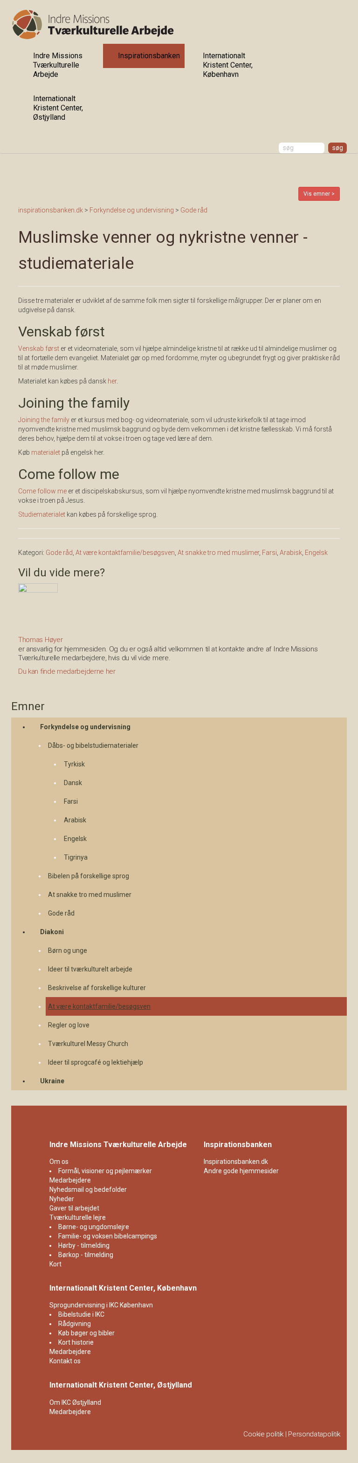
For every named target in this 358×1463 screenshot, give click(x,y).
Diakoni (52, 932)
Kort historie (76, 1342)
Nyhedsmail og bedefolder (88, 1189)
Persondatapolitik (314, 1434)
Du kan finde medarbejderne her (67, 671)
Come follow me (42, 491)
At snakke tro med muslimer (89, 894)
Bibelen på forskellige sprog (88, 876)
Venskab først (39, 348)
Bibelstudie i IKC (81, 1314)
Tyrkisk (74, 764)
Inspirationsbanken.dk (236, 1161)
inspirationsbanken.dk (50, 210)
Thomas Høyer (40, 640)
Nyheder (61, 1199)
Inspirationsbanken (149, 55)
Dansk (73, 782)
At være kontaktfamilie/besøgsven (99, 1006)
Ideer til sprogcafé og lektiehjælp (95, 1062)
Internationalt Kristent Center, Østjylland (58, 108)
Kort (55, 1264)
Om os (59, 1161)
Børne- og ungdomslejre (93, 1227)
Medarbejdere (70, 1180)
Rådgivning (74, 1323)
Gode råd (61, 913)
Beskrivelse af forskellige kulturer (97, 987)
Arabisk (75, 820)
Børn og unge (67, 950)
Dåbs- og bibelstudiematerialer (93, 745)
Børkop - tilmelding (85, 1254)
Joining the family (43, 420)
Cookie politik (263, 1434)
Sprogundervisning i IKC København (101, 1305)
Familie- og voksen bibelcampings (107, 1236)
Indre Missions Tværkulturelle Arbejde (58, 65)
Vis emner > (319, 194)
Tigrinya (76, 857)
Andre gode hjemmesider (241, 1171)
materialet (45, 452)
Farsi (71, 801)
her (112, 381)
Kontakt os (65, 1361)
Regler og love (69, 1025)
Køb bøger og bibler (86, 1333)
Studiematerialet (42, 514)
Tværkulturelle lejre (77, 1217)
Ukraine (52, 1081)
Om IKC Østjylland (75, 1402)
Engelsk (75, 838)
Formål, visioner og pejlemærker (105, 1171)
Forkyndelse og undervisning (85, 727)
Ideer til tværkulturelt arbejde (90, 969)
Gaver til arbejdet (74, 1208)
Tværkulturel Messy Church (88, 1043)
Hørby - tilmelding (84, 1245)
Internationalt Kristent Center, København (228, 65)
